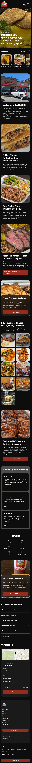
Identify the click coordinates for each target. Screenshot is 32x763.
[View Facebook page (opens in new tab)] (3, 746)
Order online (15, 692)
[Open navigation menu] (27, 4)
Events (4, 722)
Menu (23, 4)
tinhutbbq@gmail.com (8, 682)
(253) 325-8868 (7, 679)
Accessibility (5, 738)
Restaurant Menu (7, 716)
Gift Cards (5, 725)
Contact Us (5, 718)
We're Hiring (5, 720)
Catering (4, 713)
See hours (25, 687)
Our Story (5, 709)
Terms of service (6, 736)
